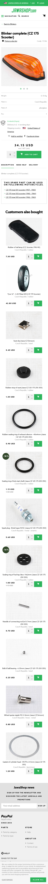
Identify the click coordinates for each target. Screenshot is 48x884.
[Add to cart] (38, 256)
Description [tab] (7, 165)
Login (42, 3)
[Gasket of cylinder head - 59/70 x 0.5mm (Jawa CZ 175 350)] (24, 746)
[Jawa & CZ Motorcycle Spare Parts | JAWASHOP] (24, 10)
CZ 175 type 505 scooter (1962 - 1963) (21, 197)
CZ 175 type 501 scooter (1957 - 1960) (21, 190)
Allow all (38, 880)
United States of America (18, 3)
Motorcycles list (11, 41)
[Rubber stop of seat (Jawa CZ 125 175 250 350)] (24, 372)
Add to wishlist (17, 136)
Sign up (42, 806)
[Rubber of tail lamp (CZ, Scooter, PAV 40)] (24, 232)
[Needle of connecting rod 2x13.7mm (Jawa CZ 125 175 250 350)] (24, 606)
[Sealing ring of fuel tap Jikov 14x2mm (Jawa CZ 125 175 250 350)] (24, 559)
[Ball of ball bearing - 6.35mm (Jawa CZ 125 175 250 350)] (24, 653)
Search (25, 16)
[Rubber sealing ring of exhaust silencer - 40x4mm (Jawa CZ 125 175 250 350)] (24, 419)
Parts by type (8, 836)
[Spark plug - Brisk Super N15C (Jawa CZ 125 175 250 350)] (24, 512)
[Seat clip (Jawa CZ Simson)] (24, 325)
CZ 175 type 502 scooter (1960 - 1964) (21, 193)
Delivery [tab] (33, 165)
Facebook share (33, 136)
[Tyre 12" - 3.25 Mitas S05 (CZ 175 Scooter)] (24, 278)
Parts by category (10, 832)
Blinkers (13, 24)
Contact (30, 843)
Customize (7, 880)
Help (29, 832)
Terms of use (32, 847)
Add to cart (31, 154)
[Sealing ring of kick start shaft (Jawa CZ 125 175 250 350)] (24, 465)
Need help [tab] (21, 165)
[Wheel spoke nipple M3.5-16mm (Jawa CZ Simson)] (24, 699)
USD (33, 3)
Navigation (10, 16)
